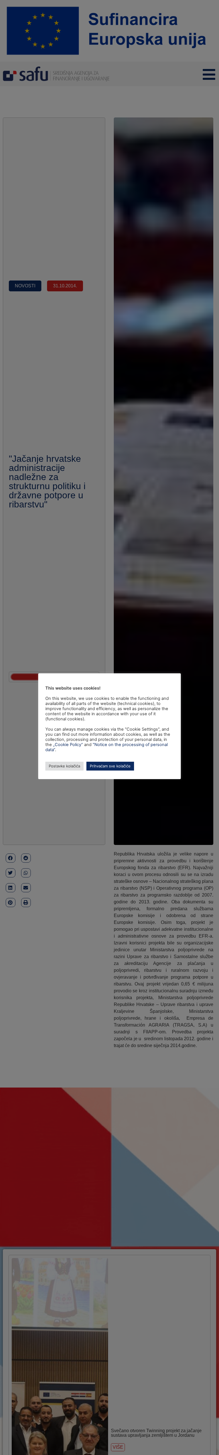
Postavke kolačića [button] (64, 766)
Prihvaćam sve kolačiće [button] (110, 766)
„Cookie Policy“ (68, 744)
